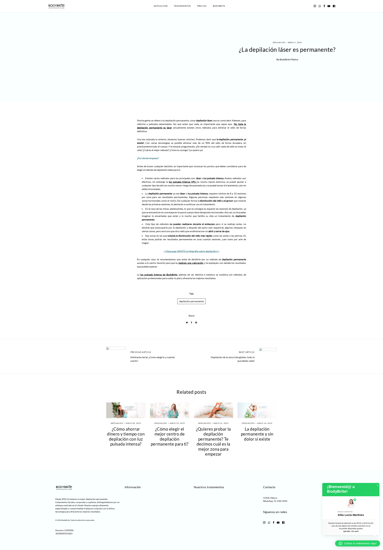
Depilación (161, 6)
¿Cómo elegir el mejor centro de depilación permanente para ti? (170, 436)
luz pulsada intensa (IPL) (183, 181)
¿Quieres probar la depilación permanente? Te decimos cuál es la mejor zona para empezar (213, 441)
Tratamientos (182, 6)
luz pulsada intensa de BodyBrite (158, 274)
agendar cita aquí (350, 531)
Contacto (269, 487)
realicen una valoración (190, 262)
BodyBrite (219, 6)
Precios (202, 6)
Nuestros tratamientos (209, 487)
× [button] (377, 485)
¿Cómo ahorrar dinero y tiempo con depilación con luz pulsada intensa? (126, 436)
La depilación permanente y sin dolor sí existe (257, 433)
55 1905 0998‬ (280, 501)
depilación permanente (191, 301)
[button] (350, 507)
